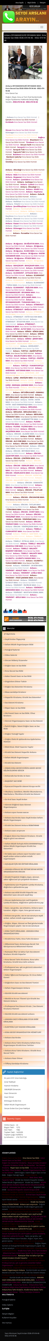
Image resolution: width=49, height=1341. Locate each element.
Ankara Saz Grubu (20, 1285)
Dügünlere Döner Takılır (32, 1160)
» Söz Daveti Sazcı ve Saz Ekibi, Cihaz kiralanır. (19, 714)
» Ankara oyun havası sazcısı (16, 812)
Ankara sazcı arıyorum (29, 1204)
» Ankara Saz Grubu (12, 1037)
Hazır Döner (9, 1097)
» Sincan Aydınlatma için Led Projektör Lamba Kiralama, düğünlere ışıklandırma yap (23, 901)
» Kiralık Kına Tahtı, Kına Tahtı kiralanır (21, 939)
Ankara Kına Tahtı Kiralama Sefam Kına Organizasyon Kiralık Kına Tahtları (24, 1286)
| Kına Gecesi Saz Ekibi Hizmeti (22, 117)
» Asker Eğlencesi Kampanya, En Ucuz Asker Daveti (23, 976)
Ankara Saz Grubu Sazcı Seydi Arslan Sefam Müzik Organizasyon (22, 1200)
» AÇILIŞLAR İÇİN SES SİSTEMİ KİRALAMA (21, 864)
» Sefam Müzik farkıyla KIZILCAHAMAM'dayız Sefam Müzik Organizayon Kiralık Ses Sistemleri (23, 846)
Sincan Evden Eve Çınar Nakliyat (17, 1108)
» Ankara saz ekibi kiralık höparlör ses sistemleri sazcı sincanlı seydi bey (20, 893)
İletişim (43, 2)
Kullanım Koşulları (9, 1317)
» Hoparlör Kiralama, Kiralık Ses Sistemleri (22, 697)
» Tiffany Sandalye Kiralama (16, 1063)
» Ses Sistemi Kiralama (13, 702)
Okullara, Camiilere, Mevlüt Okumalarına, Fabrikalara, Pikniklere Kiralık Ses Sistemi (23, 1193)
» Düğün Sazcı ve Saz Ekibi (15, 665)
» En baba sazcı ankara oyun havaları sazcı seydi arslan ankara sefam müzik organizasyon (22, 856)
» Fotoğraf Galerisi (12, 650)
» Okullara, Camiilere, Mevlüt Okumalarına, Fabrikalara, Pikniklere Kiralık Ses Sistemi (23, 792)
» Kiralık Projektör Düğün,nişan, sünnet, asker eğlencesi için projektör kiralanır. (21, 878)
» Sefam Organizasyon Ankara (17, 988)
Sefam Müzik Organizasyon (15, 1104)
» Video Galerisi (10, 655)
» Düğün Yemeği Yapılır (14, 734)
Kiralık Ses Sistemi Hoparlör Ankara (29, 1180)
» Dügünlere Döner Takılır (15, 681)
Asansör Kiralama (11, 1085)
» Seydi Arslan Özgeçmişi (14, 639)
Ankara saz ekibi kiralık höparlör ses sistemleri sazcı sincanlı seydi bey (24, 1229)
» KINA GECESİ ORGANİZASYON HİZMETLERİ (22, 1032)
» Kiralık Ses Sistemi (12, 763)
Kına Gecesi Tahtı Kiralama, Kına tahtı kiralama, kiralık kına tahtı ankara (23, 1259)
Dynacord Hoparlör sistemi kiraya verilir (23, 1189)
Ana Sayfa (19, 2)
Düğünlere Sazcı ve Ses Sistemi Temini (29, 1267)
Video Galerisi (7, 1305)
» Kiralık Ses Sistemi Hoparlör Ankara (20, 752)
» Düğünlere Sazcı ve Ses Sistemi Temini (21, 982)
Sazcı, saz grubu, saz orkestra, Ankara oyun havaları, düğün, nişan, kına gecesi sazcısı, (22, 1238)
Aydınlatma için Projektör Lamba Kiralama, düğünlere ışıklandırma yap (23, 1227)
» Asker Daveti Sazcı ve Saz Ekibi (17, 676)
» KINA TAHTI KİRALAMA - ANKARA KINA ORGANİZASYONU (21, 932)
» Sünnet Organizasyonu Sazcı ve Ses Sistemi (23, 721)
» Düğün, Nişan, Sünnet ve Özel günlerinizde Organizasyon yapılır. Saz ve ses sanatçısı (23, 924)
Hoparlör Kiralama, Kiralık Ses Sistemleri (19, 1165)
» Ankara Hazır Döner (13, 1058)
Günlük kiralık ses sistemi (36, 1270)
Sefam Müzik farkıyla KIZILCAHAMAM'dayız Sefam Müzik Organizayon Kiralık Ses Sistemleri (23, 1210)
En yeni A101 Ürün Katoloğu (15, 1078)
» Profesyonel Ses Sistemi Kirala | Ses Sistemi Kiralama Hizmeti (23, 1007)
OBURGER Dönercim (12, 1089)
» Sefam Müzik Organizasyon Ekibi (18, 644)
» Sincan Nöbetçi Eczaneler (15, 660)
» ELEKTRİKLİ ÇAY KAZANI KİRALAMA (19, 1027)
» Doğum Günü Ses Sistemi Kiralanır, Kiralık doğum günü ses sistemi (23, 837)
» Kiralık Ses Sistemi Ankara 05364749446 (21, 825)
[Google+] (15, 612)
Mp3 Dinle (31, 2)
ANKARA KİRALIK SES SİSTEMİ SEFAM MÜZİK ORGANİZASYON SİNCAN (22, 1220)
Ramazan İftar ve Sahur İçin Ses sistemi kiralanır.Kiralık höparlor (22, 1256)
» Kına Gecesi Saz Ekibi (13, 671)
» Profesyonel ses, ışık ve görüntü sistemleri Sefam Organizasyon (23, 968)
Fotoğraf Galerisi (8, 1299)
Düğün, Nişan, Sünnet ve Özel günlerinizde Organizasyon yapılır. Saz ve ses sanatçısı (24, 1245)
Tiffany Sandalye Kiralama (30, 1292)
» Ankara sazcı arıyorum (14, 830)
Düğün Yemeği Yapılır (16, 1175)
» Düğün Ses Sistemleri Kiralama (18, 687)
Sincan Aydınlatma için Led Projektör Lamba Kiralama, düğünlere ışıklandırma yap (23, 1234)
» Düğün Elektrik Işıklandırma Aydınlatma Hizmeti (22, 740)
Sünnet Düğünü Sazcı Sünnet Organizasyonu (20, 1197)
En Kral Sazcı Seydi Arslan (36, 1194)
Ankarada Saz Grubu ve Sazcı (21, 1187)
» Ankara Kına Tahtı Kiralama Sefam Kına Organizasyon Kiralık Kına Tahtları (22, 1044)
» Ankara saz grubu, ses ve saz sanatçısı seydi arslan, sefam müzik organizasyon (23, 916)
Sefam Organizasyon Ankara (14, 1270)
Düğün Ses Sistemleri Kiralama (14, 1163)
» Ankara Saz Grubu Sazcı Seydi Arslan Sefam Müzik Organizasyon (23, 818)
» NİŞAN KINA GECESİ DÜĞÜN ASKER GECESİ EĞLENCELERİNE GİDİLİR (22, 769)
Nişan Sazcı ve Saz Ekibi (20, 1167)
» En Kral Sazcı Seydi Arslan (15, 799)
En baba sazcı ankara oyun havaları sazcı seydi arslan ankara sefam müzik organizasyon (22, 1214)
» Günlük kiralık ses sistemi (16, 993)
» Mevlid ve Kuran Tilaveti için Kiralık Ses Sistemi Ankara (22, 999)
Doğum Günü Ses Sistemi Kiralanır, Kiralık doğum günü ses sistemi (23, 1206)
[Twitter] (10, 612)
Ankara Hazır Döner (10, 1292)
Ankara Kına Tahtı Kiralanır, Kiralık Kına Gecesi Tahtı (23, 1289)
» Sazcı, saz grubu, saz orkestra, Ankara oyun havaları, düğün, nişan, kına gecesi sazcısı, (23, 909)
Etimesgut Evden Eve (12, 1101)
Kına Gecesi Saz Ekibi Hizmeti (21, 130)
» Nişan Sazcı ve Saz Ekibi (14, 708)
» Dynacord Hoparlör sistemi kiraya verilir (22, 786)
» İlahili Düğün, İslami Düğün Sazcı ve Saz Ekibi (22, 727)
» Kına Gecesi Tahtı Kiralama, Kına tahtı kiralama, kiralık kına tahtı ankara (21, 960)
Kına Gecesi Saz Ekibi (31, 1158)
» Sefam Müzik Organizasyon (16, 757)
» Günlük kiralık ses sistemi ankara (19, 1014)
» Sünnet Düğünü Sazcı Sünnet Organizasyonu (17, 805)
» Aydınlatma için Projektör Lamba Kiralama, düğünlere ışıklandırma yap (23, 885)
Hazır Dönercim (10, 1093)
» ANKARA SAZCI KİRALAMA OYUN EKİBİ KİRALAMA (21, 1020)
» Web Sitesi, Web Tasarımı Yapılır (18, 747)
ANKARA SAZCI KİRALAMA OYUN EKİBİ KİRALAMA (23, 1278)
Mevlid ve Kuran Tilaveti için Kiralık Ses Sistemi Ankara (24, 1272)
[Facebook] (5, 612)
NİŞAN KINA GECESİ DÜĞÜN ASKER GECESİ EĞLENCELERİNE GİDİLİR (24, 1184)
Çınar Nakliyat (10, 1082)
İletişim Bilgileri (8, 1314)
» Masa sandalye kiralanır (15, 692)
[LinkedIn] (20, 612)
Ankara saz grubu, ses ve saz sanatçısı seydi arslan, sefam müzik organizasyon (23, 1242)
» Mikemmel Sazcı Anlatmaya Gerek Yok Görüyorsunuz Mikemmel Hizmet (21, 945)
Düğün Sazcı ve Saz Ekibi (12, 1158)
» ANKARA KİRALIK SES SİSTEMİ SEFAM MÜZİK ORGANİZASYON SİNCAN (23, 870)
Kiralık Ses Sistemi (32, 1182)
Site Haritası (7, 1322)
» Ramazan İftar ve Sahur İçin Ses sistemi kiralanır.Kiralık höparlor (22, 953)
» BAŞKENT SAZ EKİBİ (13, 781)
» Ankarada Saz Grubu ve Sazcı (17, 776)
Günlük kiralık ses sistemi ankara (23, 1277)
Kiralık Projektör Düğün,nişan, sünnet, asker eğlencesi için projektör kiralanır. (22, 1223)
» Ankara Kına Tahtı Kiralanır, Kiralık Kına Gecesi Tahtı (22, 1051)
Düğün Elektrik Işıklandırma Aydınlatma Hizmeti (19, 1176)
